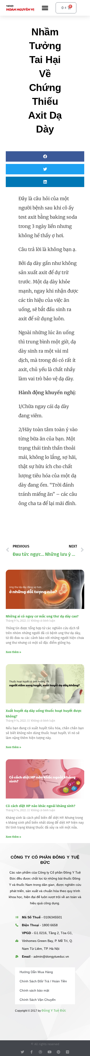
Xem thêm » (13, 652)
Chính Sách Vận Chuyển (38, 1000)
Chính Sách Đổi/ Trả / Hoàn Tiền (43, 981)
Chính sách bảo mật (34, 990)
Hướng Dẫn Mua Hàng (36, 972)
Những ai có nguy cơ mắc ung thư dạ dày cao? (42, 616)
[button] (45, 8)
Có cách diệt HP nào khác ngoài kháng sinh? (40, 806)
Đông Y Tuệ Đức (54, 1010)
